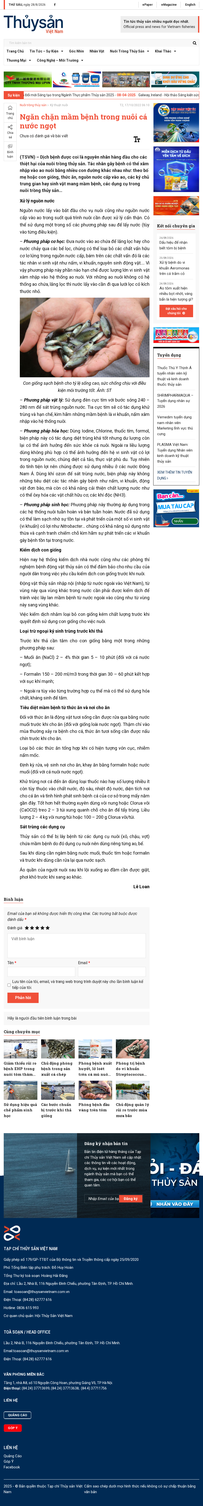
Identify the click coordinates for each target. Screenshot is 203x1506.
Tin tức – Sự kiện (43, 51)
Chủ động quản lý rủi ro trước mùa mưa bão (132, 1110)
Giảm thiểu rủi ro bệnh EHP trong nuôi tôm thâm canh (20, 1069)
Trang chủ (15, 51)
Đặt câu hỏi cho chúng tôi (176, 311)
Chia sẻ (10, 135)
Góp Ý (9, 1461)
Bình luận (10, 154)
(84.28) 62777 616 (37, 1299)
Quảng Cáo (13, 1456)
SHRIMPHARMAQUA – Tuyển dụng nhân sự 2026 (175, 401)
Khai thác (163, 51)
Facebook (12, 1467)
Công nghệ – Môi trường (57, 60)
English (190, 4)
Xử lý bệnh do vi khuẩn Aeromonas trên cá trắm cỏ (174, 268)
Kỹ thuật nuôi (59, 105)
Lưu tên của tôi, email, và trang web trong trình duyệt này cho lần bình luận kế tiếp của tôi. (77, 984)
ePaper (147, 4)
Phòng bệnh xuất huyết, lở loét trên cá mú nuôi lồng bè (95, 1069)
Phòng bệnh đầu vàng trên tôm (94, 1107)
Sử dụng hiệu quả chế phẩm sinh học (20, 1110)
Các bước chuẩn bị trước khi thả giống (56, 1110)
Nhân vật (97, 51)
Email (84, 962)
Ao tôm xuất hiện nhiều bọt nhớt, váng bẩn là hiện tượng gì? (176, 294)
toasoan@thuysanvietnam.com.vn (42, 1292)
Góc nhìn (76, 51)
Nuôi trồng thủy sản (127, 51)
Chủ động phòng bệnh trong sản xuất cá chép (57, 1069)
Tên (11, 962)
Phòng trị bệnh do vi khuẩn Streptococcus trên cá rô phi (130, 1069)
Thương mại (16, 60)
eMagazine (169, 4)
